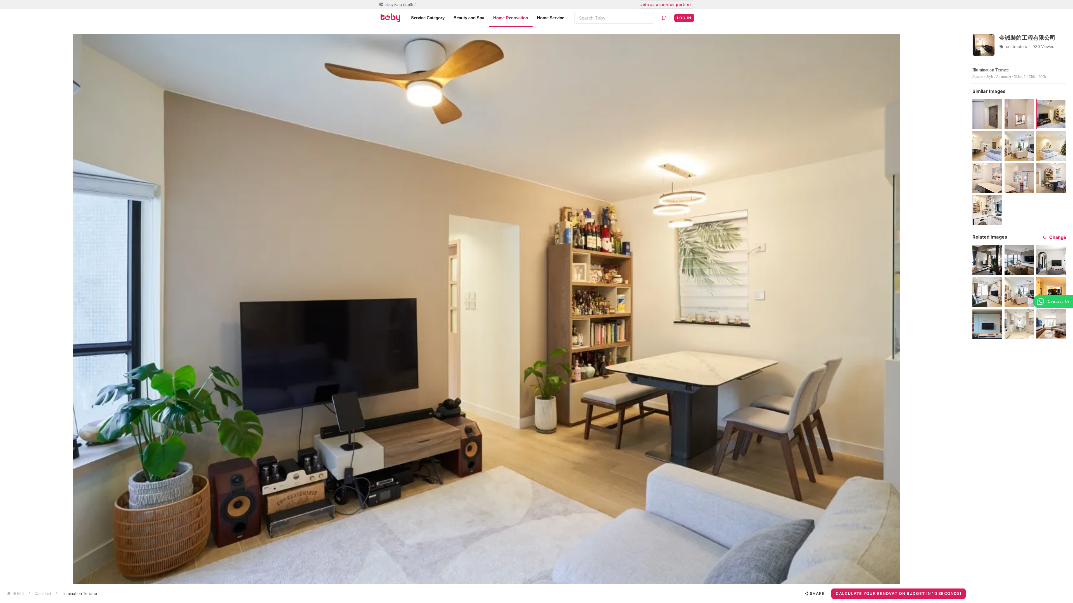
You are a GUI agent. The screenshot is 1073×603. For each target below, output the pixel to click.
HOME (18, 594)
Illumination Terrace (79, 593)
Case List (42, 593)
